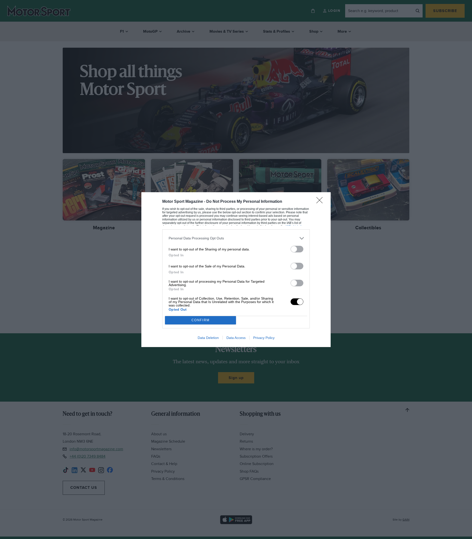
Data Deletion (208, 338)
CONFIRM (201, 320)
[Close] (321, 201)
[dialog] (236, 269)
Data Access (236, 338)
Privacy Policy (264, 338)
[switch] (297, 249)
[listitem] (236, 238)
